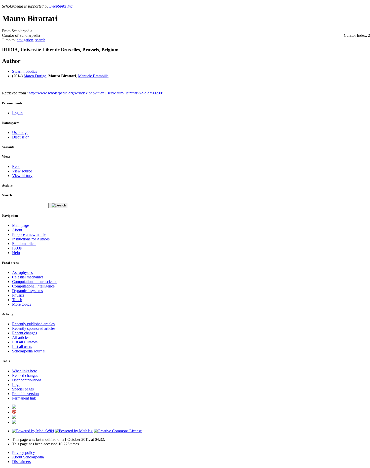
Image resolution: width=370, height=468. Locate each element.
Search (7, 195)
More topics (21, 304)
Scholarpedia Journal (28, 351)
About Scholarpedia (28, 457)
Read (16, 166)
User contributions (26, 380)
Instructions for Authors (31, 239)
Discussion (20, 137)
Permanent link (24, 398)
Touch (17, 300)
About (17, 230)
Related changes (25, 375)
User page (20, 132)
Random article (24, 243)
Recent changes (24, 333)
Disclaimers (21, 461)
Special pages (23, 389)
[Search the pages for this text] (59, 205)
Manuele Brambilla (93, 76)
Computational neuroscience (34, 281)
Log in (17, 113)
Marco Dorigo (35, 76)
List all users (22, 346)
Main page (20, 225)
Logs (16, 384)
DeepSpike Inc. (61, 6)
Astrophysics (22, 272)
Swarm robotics (24, 71)
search (40, 40)
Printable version (25, 393)
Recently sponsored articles (33, 328)
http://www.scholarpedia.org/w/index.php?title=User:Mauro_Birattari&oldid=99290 (95, 93)
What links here (24, 371)
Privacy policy (23, 452)
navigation (25, 40)
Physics (18, 295)
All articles (20, 337)
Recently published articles (33, 324)
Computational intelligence (33, 286)
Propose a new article (29, 234)
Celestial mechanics (27, 277)
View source (22, 171)
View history (22, 175)
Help (16, 252)
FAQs (17, 248)
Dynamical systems (27, 291)
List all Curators (25, 342)
